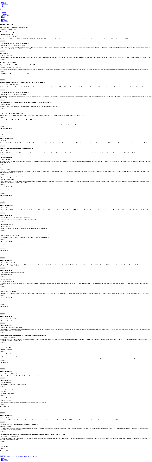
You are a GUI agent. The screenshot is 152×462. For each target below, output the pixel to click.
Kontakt (3, 6)
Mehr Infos (2, 50)
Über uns (4, 2)
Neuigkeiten (4, 5)
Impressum (4, 19)
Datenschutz (4, 20)
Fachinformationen (5, 4)
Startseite (4, 12)
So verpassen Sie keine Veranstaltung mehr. (8, 29)
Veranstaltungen (5, 3)
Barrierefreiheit (5, 21)
